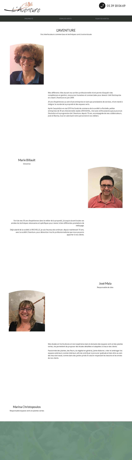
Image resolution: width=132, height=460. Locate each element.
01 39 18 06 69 (115, 5)
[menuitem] (28, 18)
